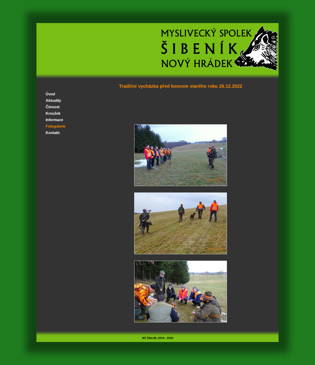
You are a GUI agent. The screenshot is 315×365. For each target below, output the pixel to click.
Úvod (50, 94)
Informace (54, 120)
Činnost (52, 107)
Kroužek (53, 113)
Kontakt (52, 133)
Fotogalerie (55, 126)
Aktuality (53, 100)
